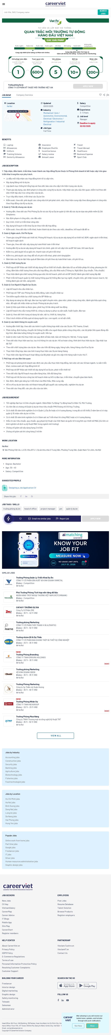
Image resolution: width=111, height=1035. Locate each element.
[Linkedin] (63, 1000)
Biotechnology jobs (13, 775)
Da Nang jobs (11, 816)
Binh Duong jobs (12, 806)
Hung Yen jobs (11, 823)
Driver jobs (10, 858)
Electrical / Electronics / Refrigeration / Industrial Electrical (53, 122)
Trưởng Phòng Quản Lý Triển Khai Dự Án (34, 577)
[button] (100, 95)
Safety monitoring (10, 998)
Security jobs (11, 764)
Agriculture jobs (12, 771)
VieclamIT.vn (63, 949)
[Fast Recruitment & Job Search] (55, 4)
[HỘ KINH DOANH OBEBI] (9, 674)
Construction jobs (13, 761)
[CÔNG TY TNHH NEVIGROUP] (9, 704)
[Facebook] (58, 1000)
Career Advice (8, 915)
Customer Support (10, 971)
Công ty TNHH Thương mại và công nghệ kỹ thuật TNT (38, 719)
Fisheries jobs (11, 778)
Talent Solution (64, 908)
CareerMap (7, 911)
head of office (30, 508)
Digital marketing (9, 990)
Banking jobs (11, 768)
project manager (48, 508)
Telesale (5, 1001)
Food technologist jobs (15, 782)
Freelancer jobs (12, 851)
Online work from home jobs (17, 840)
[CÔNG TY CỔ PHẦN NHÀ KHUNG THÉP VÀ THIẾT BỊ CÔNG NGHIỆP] (9, 642)
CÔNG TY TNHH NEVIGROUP (27, 704)
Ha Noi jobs (10, 802)
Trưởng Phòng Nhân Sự (27, 701)
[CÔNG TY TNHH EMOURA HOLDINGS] (9, 657)
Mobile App (7, 922)
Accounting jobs (12, 757)
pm (60, 508)
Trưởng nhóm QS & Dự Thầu (29, 637)
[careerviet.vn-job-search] (67, 985)
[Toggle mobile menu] (3, 4)
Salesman (6, 1005)
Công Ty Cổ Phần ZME (25, 610)
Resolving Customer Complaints (16, 967)
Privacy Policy (8, 949)
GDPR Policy (7, 953)
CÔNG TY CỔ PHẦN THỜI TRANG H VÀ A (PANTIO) (36, 625)
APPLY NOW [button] (88, 86)
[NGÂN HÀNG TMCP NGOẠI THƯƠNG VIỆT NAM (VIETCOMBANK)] (9, 597)
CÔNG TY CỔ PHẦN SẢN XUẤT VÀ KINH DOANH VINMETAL (39, 580)
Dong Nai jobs (11, 809)
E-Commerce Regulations (13, 956)
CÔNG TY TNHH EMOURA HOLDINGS (31, 657)
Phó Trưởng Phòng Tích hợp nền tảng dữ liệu (37, 592)
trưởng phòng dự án (11, 508)
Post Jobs (62, 900)
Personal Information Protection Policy (19, 964)
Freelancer (7, 983)
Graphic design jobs (13, 865)
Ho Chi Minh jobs (12, 799)
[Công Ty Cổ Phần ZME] (9, 612)
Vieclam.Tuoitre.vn (66, 945)
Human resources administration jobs (21, 861)
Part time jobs (11, 844)
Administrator (8, 1009)
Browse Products (65, 911)
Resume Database (65, 904)
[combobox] (50, 12)
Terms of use (7, 960)
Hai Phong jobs (11, 820)
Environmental (60, 116)
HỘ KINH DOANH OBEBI (25, 672)
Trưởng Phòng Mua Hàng (27, 716)
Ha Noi (9, 106)
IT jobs (8, 854)
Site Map (6, 926)
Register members (10, 933)
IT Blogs (5, 918)
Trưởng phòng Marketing (27, 622)
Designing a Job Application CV (22, 487)
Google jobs (10, 847)
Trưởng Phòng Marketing (27, 684)
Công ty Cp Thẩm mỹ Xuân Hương (30, 687)
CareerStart (7, 929)
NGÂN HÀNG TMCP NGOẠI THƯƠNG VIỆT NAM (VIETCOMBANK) (41, 595)
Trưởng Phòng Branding (27, 654)
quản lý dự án (72, 508)
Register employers (66, 915)
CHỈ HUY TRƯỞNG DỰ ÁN (27, 607)
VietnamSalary (8, 908)
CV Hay (5, 904)
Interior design (8, 987)
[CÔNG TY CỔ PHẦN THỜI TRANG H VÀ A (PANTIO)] (9, 627)
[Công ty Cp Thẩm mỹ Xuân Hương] (9, 689)
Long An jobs (11, 813)
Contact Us (62, 953)
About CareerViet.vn (11, 945)
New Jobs (6, 900)
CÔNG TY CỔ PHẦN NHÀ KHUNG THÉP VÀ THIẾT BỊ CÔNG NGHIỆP (42, 640)
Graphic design (8, 994)
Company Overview (24, 95)
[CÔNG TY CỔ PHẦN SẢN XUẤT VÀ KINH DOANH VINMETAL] (9, 582)
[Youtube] (67, 1000)
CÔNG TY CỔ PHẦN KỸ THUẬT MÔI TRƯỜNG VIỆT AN (30, 87)
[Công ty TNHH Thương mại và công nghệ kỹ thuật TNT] (9, 721)
